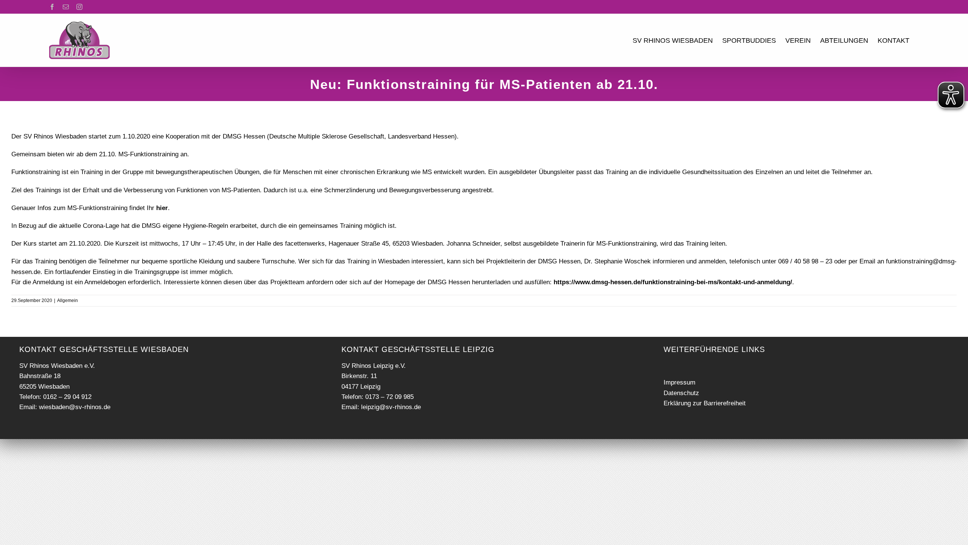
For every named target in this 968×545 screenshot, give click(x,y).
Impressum (679, 382)
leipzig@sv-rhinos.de (391, 407)
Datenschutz (681, 393)
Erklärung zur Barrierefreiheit (705, 403)
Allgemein (67, 300)
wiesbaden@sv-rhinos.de (74, 407)
